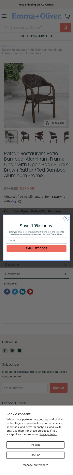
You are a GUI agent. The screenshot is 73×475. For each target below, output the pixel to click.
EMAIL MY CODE (36, 248)
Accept (35, 445)
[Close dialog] (66, 218)
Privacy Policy (48, 434)
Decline (35, 455)
